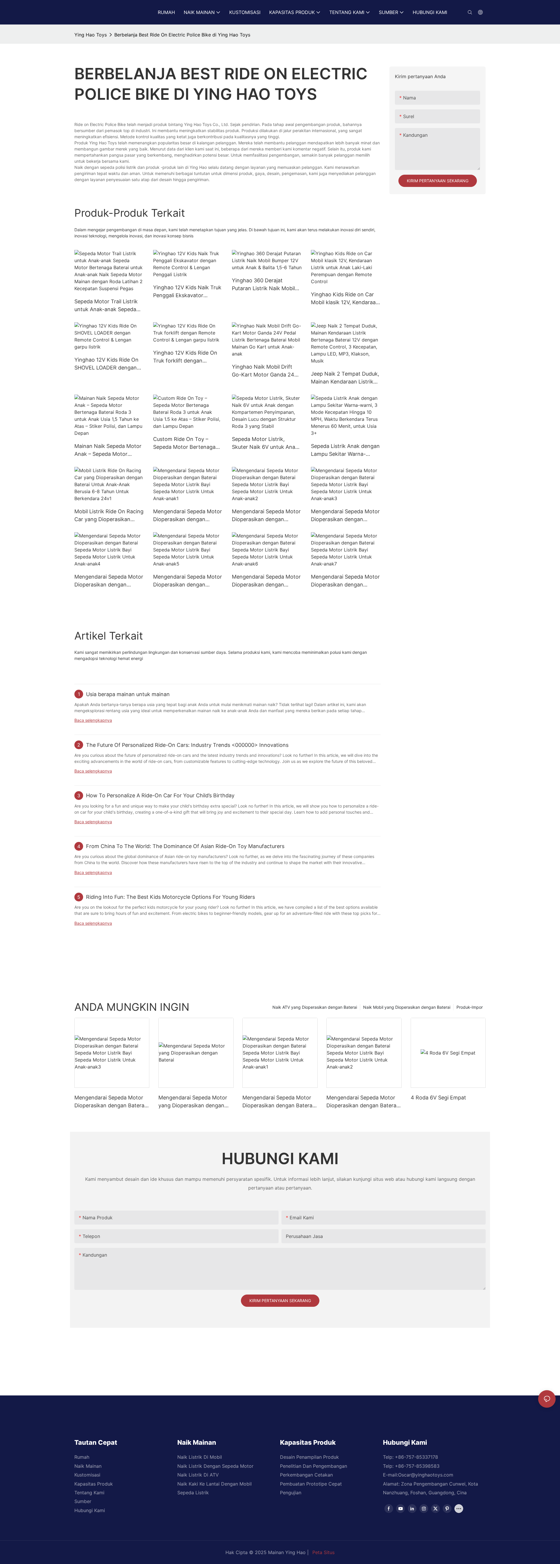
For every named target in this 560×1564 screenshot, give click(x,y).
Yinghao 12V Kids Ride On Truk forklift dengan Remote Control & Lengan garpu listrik (185, 357)
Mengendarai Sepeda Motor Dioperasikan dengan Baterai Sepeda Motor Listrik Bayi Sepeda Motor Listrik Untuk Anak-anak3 (345, 515)
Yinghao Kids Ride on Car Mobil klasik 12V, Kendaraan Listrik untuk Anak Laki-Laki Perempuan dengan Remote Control (345, 298)
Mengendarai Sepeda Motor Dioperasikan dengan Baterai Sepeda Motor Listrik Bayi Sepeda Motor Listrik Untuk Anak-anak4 (108, 581)
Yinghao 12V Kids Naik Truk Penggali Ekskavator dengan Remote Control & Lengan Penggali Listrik (187, 291)
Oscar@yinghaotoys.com (425, 1475)
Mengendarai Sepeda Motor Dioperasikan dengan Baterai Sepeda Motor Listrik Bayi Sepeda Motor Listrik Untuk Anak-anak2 (266, 515)
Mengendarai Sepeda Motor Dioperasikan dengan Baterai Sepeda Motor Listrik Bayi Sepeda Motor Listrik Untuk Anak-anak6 (266, 581)
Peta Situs (323, 1552)
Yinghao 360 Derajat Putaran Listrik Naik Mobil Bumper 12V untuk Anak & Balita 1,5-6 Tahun (264, 284)
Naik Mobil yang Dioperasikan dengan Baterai (406, 1007)
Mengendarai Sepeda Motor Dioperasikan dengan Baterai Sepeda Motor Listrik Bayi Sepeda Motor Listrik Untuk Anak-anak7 (345, 581)
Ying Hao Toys (90, 35)
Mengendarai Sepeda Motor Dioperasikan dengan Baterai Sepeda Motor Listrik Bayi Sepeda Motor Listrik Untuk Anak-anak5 (187, 581)
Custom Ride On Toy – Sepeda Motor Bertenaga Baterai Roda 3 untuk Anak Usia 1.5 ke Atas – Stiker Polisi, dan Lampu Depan (186, 443)
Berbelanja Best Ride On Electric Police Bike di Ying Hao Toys (182, 35)
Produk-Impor (469, 1007)
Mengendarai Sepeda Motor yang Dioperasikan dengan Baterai (192, 1101)
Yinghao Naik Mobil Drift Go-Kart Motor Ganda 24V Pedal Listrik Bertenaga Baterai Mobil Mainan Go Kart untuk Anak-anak (265, 371)
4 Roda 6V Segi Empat (438, 1097)
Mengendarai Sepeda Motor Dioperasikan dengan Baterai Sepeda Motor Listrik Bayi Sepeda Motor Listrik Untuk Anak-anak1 (187, 515)
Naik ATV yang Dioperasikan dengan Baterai (314, 1007)
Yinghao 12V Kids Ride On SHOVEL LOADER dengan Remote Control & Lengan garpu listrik (106, 364)
